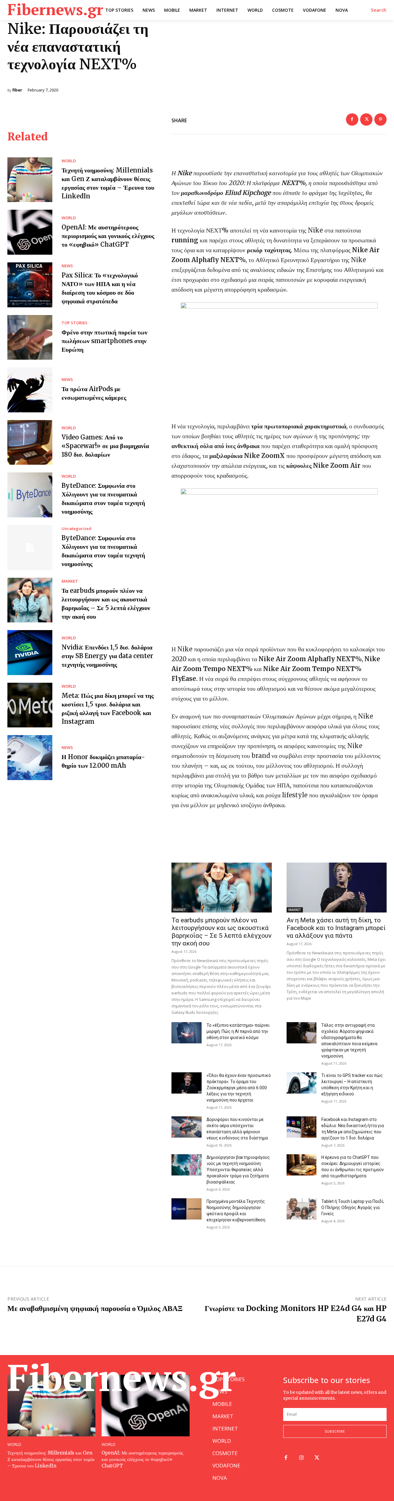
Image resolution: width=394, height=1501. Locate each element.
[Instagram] (301, 1458)
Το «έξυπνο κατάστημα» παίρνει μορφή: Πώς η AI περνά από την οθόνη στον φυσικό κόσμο (238, 1031)
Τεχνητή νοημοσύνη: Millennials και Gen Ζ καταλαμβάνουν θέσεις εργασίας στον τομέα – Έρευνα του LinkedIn (50, 1459)
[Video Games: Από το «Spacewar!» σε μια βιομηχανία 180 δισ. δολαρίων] (29, 442)
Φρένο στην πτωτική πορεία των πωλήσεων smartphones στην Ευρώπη (104, 340)
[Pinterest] (380, 119)
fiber (17, 90)
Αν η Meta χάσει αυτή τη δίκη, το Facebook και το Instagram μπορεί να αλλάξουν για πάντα (336, 927)
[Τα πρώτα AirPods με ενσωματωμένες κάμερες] (29, 389)
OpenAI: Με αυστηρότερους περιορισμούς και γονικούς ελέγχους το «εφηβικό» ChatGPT (108, 235)
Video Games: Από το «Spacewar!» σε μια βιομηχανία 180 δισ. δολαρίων (105, 445)
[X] (366, 119)
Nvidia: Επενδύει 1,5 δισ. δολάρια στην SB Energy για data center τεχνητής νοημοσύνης (107, 655)
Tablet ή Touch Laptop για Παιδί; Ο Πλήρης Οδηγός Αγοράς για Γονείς (352, 1207)
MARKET (70, 581)
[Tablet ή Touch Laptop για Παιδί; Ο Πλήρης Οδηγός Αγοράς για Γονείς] (302, 1208)
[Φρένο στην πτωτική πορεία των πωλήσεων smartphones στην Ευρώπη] (29, 337)
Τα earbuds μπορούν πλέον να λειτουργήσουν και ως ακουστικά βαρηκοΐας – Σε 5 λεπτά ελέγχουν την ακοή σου (221, 931)
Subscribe (335, 1431)
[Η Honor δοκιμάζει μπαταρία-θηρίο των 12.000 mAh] (29, 757)
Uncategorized (76, 529)
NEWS (67, 266)
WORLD (69, 161)
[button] (379, 10)
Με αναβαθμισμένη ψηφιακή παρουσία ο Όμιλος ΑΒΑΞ (95, 1308)
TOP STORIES (74, 323)
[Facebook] (352, 119)
